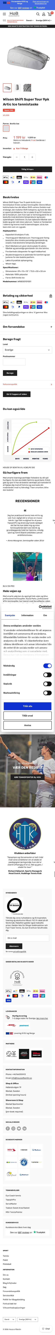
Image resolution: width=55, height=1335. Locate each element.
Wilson (6, 115)
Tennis (6, 1256)
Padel (5, 1260)
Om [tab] (45, 615)
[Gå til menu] (4, 14)
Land (5, 344)
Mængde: (7, 157)
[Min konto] (43, 14)
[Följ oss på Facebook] (8, 1128)
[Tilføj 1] (32, 157)
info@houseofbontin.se (21, 1078)
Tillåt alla (27, 706)
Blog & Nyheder (10, 1283)
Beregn (10, 373)
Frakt (33, 140)
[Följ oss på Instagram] (13, 1128)
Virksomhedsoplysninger (14, 1308)
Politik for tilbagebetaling (14, 1299)
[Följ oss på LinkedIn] (24, 1128)
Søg (4, 1287)
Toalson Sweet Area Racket (17, 1208)
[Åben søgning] (38, 14)
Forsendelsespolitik (11, 1291)
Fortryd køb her (10, 1304)
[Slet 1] (17, 157)
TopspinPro (11, 1200)
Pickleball (7, 1264)
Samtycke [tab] (10, 615)
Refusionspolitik (10, 384)
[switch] (47, 674)
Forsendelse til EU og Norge (30, 3)
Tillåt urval (27, 715)
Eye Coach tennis (13, 1196)
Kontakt (6, 1279)
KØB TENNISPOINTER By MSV (27, 777)
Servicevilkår (8, 1295)
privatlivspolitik (19, 952)
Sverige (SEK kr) (25, 1319)
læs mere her (42, 1018)
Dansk (7, 1319)
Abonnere (14, 946)
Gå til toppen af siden (17, 394)
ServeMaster (11, 1204)
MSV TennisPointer (14, 1212)
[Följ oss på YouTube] (19, 1128)
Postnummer (9, 356)
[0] (49, 14)
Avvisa (27, 725)
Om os (6, 1275)
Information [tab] (27, 615)
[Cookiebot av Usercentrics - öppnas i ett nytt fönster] (39, 607)
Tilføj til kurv (27, 169)
